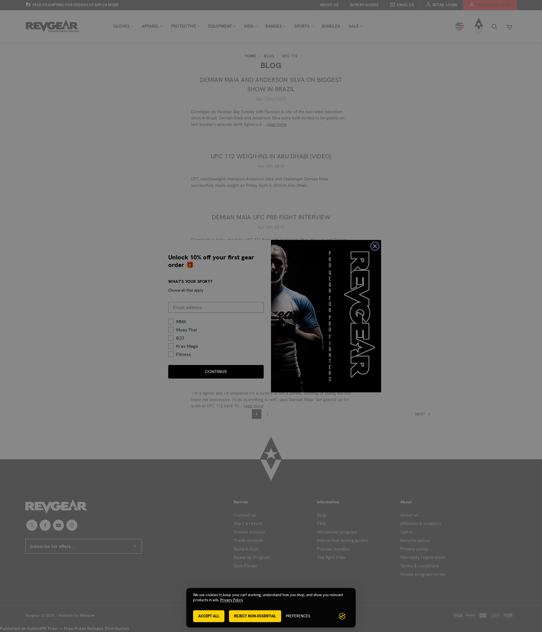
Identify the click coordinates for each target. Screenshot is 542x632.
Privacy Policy (231, 600)
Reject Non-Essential (255, 616)
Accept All (208, 616)
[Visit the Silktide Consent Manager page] (342, 616)
